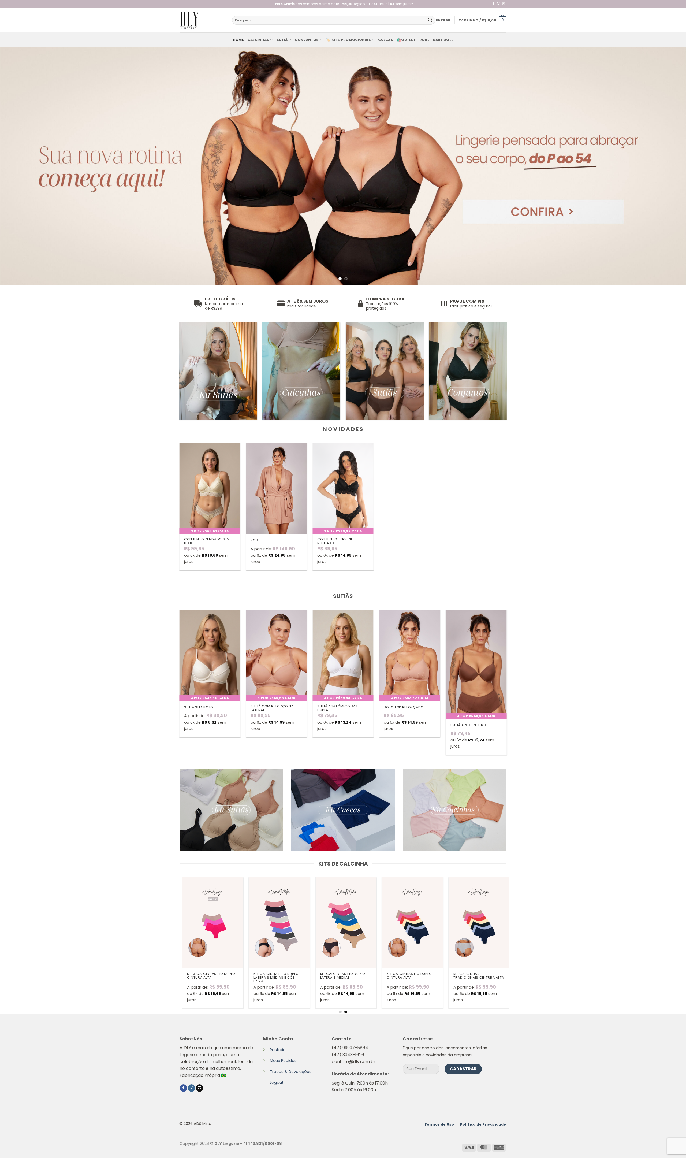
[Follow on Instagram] (498, 4)
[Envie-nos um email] (503, 4)
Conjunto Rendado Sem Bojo (207, 541)
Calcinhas (258, 40)
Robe (424, 40)
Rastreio (278, 1050)
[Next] (665, 166)
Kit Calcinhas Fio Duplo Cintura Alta (401, 976)
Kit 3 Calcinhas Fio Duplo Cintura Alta (203, 976)
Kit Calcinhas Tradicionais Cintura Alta (470, 976)
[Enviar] (430, 20)
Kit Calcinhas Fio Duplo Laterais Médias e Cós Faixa (267, 977)
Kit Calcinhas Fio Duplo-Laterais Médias (335, 976)
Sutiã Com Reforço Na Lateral (272, 708)
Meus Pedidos (283, 1060)
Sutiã (282, 40)
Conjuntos (307, 40)
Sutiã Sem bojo (198, 707)
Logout (277, 1082)
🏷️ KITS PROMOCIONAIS (348, 40)
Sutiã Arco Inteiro (468, 725)
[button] (443, 20)
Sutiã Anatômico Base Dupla (338, 708)
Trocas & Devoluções (290, 1071)
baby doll (443, 40)
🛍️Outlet (406, 40)
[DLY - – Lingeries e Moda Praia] (202, 20)
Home (238, 40)
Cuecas (385, 40)
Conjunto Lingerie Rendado (335, 541)
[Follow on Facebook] (493, 4)
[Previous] (20, 166)
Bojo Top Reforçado (403, 707)
